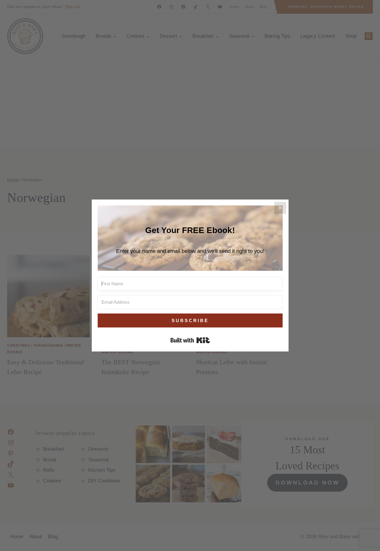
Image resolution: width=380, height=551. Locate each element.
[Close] (280, 208)
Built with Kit (190, 340)
